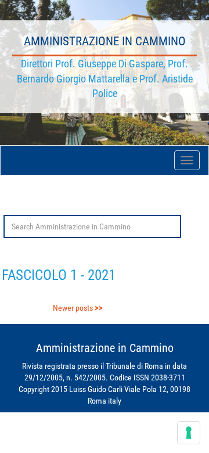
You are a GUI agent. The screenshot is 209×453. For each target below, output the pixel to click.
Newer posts (73, 307)
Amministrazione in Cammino (105, 41)
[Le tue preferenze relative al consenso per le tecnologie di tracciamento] (189, 433)
